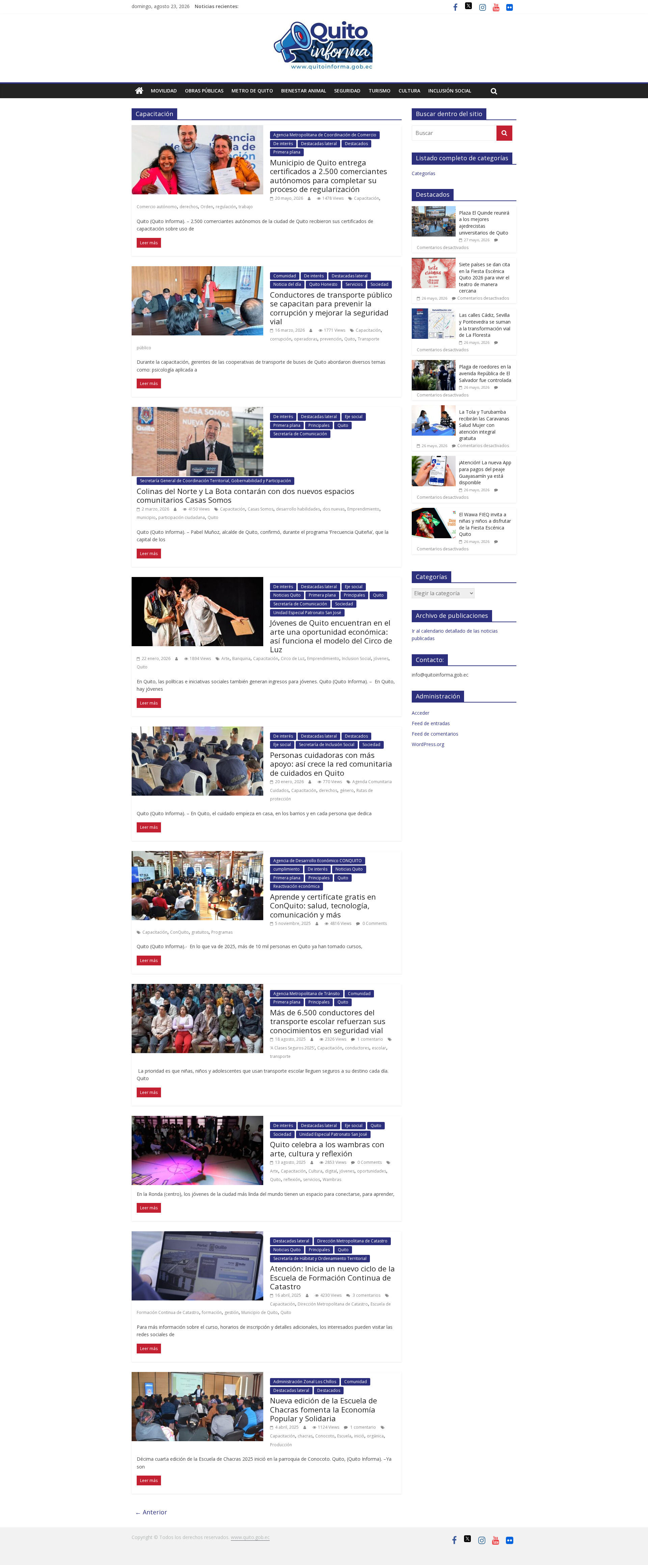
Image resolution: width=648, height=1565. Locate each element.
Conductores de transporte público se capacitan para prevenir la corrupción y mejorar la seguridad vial (331, 308)
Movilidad (164, 90)
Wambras (332, 1179)
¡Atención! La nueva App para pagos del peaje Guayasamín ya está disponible (485, 472)
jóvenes (381, 658)
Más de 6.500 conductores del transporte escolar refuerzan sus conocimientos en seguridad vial (327, 1021)
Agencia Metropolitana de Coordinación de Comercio (324, 135)
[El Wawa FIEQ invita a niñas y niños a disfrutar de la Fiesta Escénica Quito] (434, 511)
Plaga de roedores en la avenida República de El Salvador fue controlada (485, 373)
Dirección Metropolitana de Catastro (352, 1241)
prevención (331, 339)
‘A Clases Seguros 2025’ (292, 1048)
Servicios (354, 284)
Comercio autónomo (157, 207)
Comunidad (284, 276)
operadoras (305, 339)
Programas (222, 932)
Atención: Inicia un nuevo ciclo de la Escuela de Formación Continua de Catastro (332, 1277)
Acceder (420, 713)
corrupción (280, 339)
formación (212, 1312)
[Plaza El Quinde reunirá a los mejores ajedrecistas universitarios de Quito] (434, 210)
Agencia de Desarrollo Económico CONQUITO (317, 860)
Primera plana (286, 152)
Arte (225, 658)
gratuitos (200, 932)
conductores (357, 1048)
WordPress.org (428, 744)
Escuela (344, 1436)
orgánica (375, 1436)
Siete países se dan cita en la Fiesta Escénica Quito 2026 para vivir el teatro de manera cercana (484, 277)
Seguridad (347, 90)
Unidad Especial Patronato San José (307, 612)
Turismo (379, 90)
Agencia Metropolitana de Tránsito (306, 993)
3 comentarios (366, 1295)
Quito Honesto (323, 284)
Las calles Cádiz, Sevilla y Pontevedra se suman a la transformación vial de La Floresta (485, 325)
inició (359, 1436)
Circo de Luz (292, 658)
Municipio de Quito (259, 1312)
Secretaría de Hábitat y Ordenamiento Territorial (320, 1258)
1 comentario (369, 1039)
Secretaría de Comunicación (300, 434)
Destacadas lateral (319, 143)
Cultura (409, 90)
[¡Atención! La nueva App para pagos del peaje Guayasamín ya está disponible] (434, 459)
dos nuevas (334, 509)
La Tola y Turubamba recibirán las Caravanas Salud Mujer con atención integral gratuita (484, 425)
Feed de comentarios (435, 734)
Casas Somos (260, 509)
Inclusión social (449, 90)
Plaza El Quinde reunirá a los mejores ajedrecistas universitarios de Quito (484, 223)
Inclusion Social (356, 658)
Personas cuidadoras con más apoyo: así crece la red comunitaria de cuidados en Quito (331, 764)
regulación (226, 207)
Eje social (353, 416)
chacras (305, 1436)
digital (331, 1171)
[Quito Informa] (324, 24)
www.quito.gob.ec (250, 1537)
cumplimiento (286, 869)
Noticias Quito (287, 595)
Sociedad (379, 284)
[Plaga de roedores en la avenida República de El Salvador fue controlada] (434, 363)
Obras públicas (204, 90)
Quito (349, 339)
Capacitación (366, 198)
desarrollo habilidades (298, 509)
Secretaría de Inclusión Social (326, 744)
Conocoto (324, 1436)
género (347, 790)
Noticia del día (287, 284)
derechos (189, 207)
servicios (311, 1179)
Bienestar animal (303, 90)
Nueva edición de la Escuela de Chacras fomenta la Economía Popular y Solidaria (323, 1409)
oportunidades (371, 1171)
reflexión (292, 1179)
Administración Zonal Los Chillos (304, 1381)
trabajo (246, 207)
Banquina (241, 658)
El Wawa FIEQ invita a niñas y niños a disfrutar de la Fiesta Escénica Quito (485, 524)
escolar (379, 1048)
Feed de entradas (431, 723)
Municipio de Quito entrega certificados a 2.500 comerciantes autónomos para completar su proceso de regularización (328, 175)
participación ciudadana (181, 517)
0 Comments (374, 923)
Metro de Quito (252, 90)
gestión (231, 1312)
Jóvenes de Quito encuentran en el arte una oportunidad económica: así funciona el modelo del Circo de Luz (331, 635)
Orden (206, 207)
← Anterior (151, 1512)
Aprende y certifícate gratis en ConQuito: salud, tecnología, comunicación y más (323, 905)
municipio (146, 517)
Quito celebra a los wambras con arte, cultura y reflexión (327, 1148)
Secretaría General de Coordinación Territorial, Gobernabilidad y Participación (215, 481)
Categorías (423, 173)
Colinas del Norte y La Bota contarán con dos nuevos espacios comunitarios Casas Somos (245, 495)
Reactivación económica (296, 886)
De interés (283, 143)
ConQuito (179, 932)
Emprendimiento (363, 509)
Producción (281, 1445)
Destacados (356, 143)
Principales (318, 425)
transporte (280, 1056)
